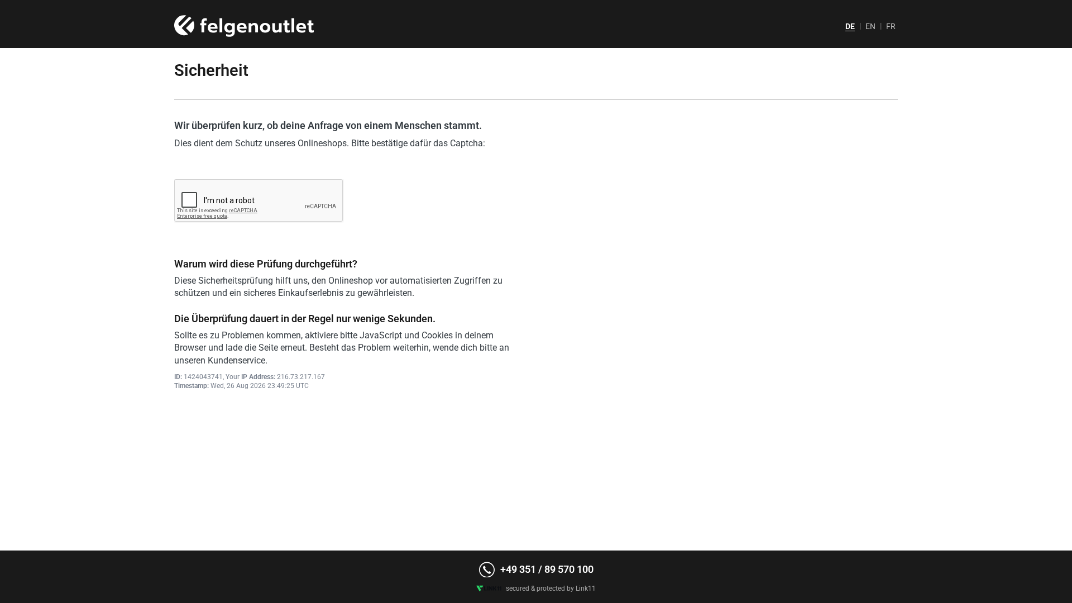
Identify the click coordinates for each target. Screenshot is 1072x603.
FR (891, 26)
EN (870, 26)
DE (850, 26)
